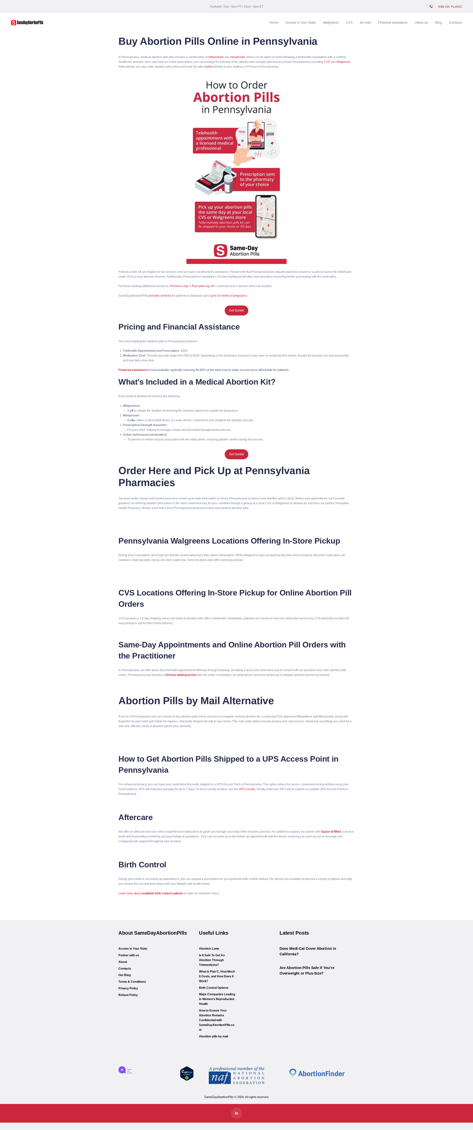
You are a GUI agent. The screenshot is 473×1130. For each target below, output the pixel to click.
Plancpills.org (200, 286)
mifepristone (216, 57)
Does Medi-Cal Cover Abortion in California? (308, 951)
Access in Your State (132, 948)
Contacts (124, 968)
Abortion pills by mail (213, 1036)
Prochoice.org (179, 286)
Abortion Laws (209, 948)
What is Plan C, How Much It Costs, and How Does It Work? (217, 976)
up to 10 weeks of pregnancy (228, 295)
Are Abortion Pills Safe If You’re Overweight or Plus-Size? (307, 970)
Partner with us (128, 955)
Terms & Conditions (132, 981)
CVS (327, 61)
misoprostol (237, 57)
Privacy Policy (128, 988)
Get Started (236, 310)
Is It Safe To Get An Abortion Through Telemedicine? (212, 960)
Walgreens (343, 61)
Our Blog (124, 975)
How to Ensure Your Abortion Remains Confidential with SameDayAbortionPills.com (216, 1020)
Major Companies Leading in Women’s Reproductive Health (217, 999)
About (122, 961)
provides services (160, 295)
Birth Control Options (213, 987)
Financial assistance (132, 369)
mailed (208, 66)
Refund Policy (128, 995)
